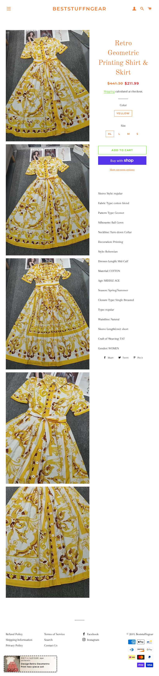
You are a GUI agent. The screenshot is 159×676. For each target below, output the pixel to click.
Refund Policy (14, 634)
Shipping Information (19, 640)
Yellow (123, 113)
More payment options (122, 169)
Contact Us (50, 645)
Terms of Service (54, 634)
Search (48, 640)
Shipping (109, 91)
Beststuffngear (79, 9)
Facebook (92, 634)
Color (123, 105)
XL (110, 133)
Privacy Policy (14, 645)
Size (123, 125)
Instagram (92, 640)
